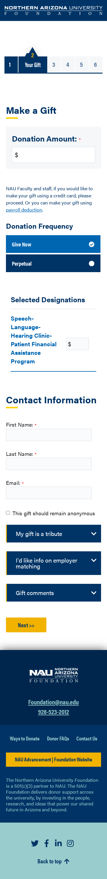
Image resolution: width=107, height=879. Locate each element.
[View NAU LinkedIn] (59, 843)
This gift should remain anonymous (53, 513)
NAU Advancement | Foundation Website (53, 759)
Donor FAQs (58, 738)
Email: (14, 482)
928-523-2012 (53, 711)
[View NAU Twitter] (36, 843)
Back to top (50, 861)
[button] (54, 533)
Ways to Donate (25, 738)
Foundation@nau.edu (53, 701)
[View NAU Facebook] (48, 843)
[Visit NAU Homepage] (53, 673)
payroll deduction (24, 209)
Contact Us (86, 738)
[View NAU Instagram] (71, 843)
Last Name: (20, 453)
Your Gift (33, 64)
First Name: (20, 424)
